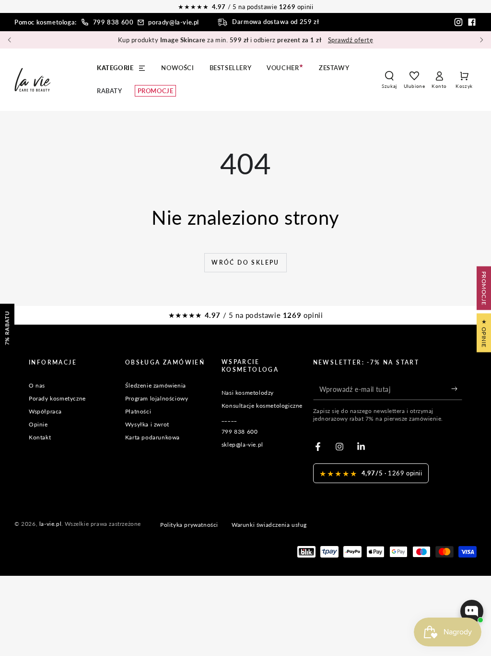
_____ (229, 418)
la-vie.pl (50, 523)
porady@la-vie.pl (173, 22)
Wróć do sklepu (245, 262)
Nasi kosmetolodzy (248, 392)
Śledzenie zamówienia (155, 385)
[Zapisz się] (456, 389)
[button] (389, 79)
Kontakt (40, 437)
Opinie (38, 424)
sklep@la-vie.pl (242, 444)
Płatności (138, 411)
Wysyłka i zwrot (147, 424)
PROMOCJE (484, 288)
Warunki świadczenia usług (269, 524)
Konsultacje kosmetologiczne (262, 405)
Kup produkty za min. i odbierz (245, 40)
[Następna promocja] (481, 40)
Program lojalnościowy (156, 398)
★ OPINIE (484, 333)
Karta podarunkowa (152, 437)
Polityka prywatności (189, 524)
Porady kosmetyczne (57, 398)
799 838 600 (113, 22)
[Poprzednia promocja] (9, 40)
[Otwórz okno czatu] (471, 611)
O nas (37, 385)
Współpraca (45, 411)
